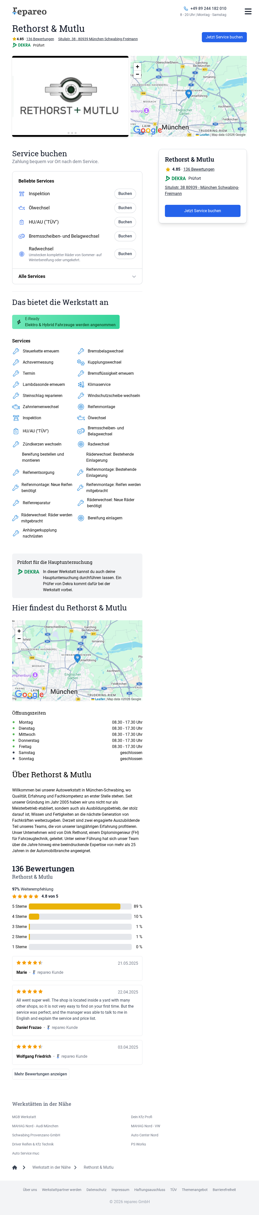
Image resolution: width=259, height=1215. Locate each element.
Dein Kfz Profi (141, 1117)
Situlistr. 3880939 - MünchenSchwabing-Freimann (202, 190)
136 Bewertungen (198, 169)
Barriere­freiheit (224, 1190)
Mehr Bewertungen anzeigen (40, 1074)
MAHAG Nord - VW (145, 1126)
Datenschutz (96, 1190)
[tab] (64, 133)
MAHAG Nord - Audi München (35, 1126)
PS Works (138, 1144)
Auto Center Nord (144, 1135)
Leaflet (204, 134)
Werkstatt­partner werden (61, 1190)
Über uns (30, 1190)
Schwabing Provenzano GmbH (36, 1135)
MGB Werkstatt (24, 1117)
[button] (188, 96)
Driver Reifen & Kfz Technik (33, 1144)
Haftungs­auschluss (149, 1190)
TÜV (173, 1190)
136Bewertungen (40, 39)
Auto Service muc (25, 1153)
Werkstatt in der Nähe (51, 1167)
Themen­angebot (195, 1190)
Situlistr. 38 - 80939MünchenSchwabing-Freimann (98, 39)
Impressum (120, 1190)
